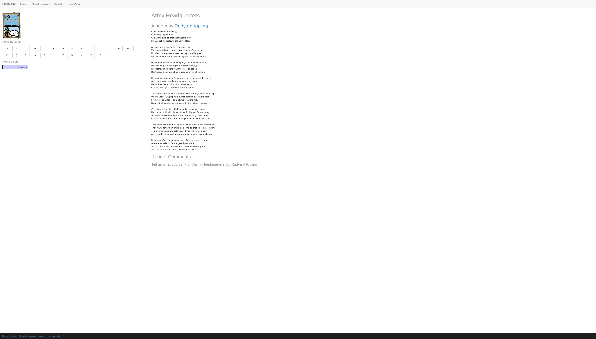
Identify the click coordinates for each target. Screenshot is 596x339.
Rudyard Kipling (191, 25)
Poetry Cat (9, 3)
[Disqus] (372, 210)
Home (5, 336)
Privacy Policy (73, 4)
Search (23, 4)
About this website (41, 4)
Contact (58, 4)
